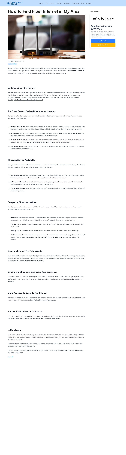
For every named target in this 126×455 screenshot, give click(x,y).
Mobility (67, 3)
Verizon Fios (66, 133)
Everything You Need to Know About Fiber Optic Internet (25, 100)
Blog (82, 3)
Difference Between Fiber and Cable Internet (46, 318)
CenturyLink (77, 133)
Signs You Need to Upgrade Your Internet (42, 300)
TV (46, 3)
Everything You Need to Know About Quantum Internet (26, 260)
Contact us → (114, 3)
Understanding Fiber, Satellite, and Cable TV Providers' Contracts (42, 237)
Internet (52, 3)
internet (10, 357)
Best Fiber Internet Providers (71, 350)
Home (41, 3)
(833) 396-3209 (103, 45)
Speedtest (88, 3)
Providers (75, 3)
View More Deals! (103, 41)
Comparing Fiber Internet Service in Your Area (38, 142)
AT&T (60, 133)
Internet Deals (13, 64)
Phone (59, 3)
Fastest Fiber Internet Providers (44, 220)
